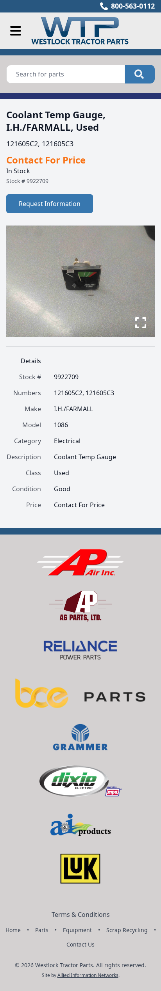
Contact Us (80, 944)
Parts (41, 930)
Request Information (49, 203)
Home (13, 930)
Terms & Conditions (81, 914)
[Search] (140, 74)
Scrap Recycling (127, 930)
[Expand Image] (140, 322)
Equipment (77, 930)
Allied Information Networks (87, 975)
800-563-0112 (133, 6)
